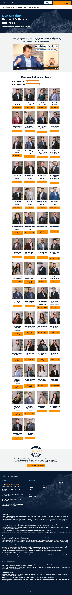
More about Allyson (30, 386)
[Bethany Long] (54, 344)
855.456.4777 (12, 483)
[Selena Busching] (54, 397)
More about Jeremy (29, 232)
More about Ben (54, 231)
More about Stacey (29, 359)
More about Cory (55, 385)
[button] (62, 3)
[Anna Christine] (42, 94)
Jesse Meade (42, 406)
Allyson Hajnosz (30, 379)
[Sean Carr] (30, 424)
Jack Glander (17, 252)
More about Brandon (17, 387)
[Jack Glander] (17, 244)
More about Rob (54, 183)
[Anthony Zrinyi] (42, 244)
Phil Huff (54, 103)
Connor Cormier (17, 353)
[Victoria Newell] (42, 344)
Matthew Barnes (42, 226)
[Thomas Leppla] (17, 424)
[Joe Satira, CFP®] (42, 268)
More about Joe (29, 207)
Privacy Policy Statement (7, 500)
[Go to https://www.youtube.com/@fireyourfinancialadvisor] (60, 482)
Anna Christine (42, 103)
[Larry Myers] (17, 167)
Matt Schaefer (17, 126)
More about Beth (55, 359)
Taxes (31, 485)
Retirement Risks (33, 483)
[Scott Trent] (54, 193)
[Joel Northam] (42, 167)
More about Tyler (55, 157)
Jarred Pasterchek (29, 407)
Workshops (31, 498)
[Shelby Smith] (42, 370)
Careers (45, 487)
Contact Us (45, 490)
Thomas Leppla (17, 433)
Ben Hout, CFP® (54, 226)
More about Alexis (17, 281)
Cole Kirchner (55, 277)
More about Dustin (29, 181)
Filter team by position (18, 84)
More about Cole (55, 281)
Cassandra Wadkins (17, 327)
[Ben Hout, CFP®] (54, 218)
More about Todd (17, 155)
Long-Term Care (34, 491)
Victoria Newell (42, 353)
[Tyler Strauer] (54, 142)
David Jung (54, 301)
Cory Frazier (54, 379)
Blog (44, 485)
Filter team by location (18, 81)
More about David (55, 307)
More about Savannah (17, 414)
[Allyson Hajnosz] (30, 370)
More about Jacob (42, 307)
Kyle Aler (29, 126)
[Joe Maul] (30, 193)
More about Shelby (42, 385)
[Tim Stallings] (54, 117)
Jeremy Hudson (30, 226)
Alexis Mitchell (17, 277)
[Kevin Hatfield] (30, 293)
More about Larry (17, 181)
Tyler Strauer (55, 150)
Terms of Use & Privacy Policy (27, 591)
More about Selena (54, 410)
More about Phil (54, 107)
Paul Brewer (17, 201)
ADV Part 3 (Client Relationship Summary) (11, 499)
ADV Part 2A (4, 498)
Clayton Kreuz (29, 252)
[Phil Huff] (54, 94)
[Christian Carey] (30, 268)
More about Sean (30, 438)
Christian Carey (30, 277)
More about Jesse (42, 410)
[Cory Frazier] (54, 370)
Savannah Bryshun (17, 407)
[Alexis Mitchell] (17, 268)
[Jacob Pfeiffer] (42, 293)
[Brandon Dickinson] (17, 370)
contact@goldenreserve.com (12, 484)
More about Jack (17, 257)
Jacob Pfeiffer (42, 301)
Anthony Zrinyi (42, 252)
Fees (31, 489)
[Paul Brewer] (17, 193)
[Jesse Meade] (42, 397)
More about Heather (17, 233)
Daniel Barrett (54, 326)
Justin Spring (30, 103)
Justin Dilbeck (42, 150)
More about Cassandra (17, 334)
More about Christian (30, 282)
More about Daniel (54, 332)
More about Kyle (30, 131)
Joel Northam (42, 175)
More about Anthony (42, 257)
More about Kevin (30, 306)
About (44, 483)
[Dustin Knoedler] (30, 167)
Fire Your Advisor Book (34, 496)
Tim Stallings (55, 126)
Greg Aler (17, 103)
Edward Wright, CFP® (30, 151)
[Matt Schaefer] (17, 117)
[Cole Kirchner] (54, 268)
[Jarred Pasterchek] (30, 397)
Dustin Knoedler (30, 175)
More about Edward (29, 156)
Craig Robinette (42, 201)
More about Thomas (17, 438)
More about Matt (17, 131)
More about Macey (42, 332)
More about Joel (42, 181)
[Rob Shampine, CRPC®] (54, 167)
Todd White (17, 150)
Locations (31, 501)
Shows (30, 494)
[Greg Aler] (17, 94)
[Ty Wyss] (17, 293)
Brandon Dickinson (17, 380)
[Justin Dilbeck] (42, 142)
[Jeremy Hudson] (30, 218)
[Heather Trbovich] (17, 218)
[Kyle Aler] (30, 117)
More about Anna (42, 107)
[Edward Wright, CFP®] (30, 142)
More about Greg (17, 107)
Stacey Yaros (30, 353)
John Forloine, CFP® (42, 127)
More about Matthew (42, 232)
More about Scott (54, 207)
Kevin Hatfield (29, 301)
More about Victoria (42, 360)
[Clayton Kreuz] (30, 244)
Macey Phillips (42, 326)
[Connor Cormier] (17, 344)
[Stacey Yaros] (30, 344)
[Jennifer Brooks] (30, 317)
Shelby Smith (42, 379)
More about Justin (29, 107)
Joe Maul (30, 201)
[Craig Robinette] (42, 193)
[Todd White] (17, 142)
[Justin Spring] (30, 94)
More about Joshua (54, 258)
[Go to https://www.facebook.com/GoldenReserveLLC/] (63, 482)
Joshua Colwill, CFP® (54, 253)
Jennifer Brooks (30, 326)
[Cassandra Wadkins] (17, 317)
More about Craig (42, 207)
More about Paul (17, 207)
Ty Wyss (17, 301)
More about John (42, 132)
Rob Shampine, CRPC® (54, 176)
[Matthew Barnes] (42, 218)
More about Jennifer (30, 333)
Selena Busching (55, 406)
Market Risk (32, 487)
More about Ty (17, 306)
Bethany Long (54, 353)
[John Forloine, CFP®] (42, 117)
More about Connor (17, 360)
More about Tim (54, 131)
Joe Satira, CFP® (42, 277)
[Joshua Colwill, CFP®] (54, 244)
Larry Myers (17, 175)
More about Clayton (30, 257)
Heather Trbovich (17, 226)
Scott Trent (54, 201)
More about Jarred (29, 413)
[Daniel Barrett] (54, 317)
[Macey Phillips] (42, 317)
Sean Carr (30, 433)
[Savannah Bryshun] (17, 397)
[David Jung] (54, 293)
